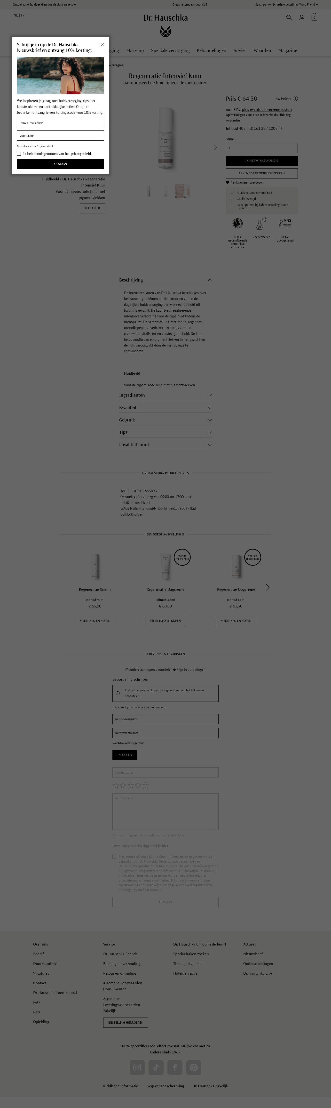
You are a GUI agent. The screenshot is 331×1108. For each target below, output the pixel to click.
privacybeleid (81, 154)
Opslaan (60, 164)
